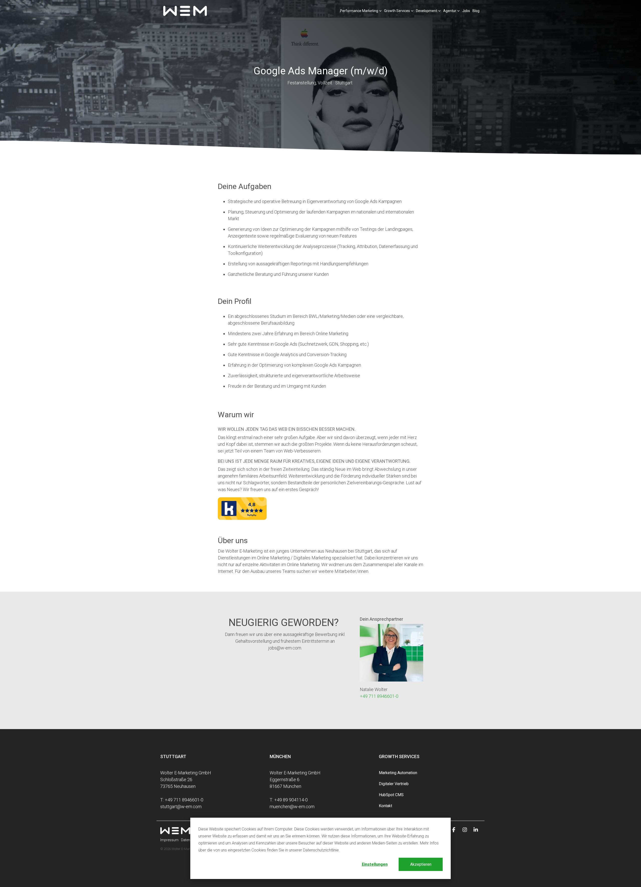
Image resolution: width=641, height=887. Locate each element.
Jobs (466, 11)
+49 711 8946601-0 (379, 696)
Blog (475, 11)
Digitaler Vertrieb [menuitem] (394, 783)
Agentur (449, 11)
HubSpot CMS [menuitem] (391, 794)
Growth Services (397, 11)
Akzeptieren (420, 864)
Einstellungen (375, 864)
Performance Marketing (359, 11)
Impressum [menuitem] (169, 840)
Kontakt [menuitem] (385, 805)
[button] (454, 830)
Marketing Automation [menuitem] (398, 772)
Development (426, 11)
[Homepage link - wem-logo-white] (175, 831)
